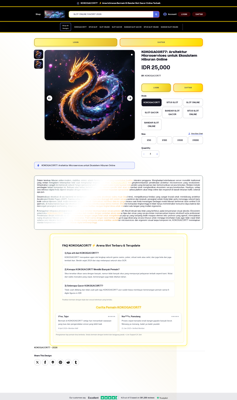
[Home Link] (55, 14)
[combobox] (111, 14)
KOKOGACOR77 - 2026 (45, 347)
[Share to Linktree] (53, 362)
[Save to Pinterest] (60, 362)
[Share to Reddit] (68, 362)
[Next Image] (130, 98)
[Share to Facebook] (45, 362)
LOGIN (184, 14)
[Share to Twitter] (37, 362)
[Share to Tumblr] (76, 362)
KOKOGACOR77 (119, 182)
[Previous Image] (49, 98)
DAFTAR (199, 14)
